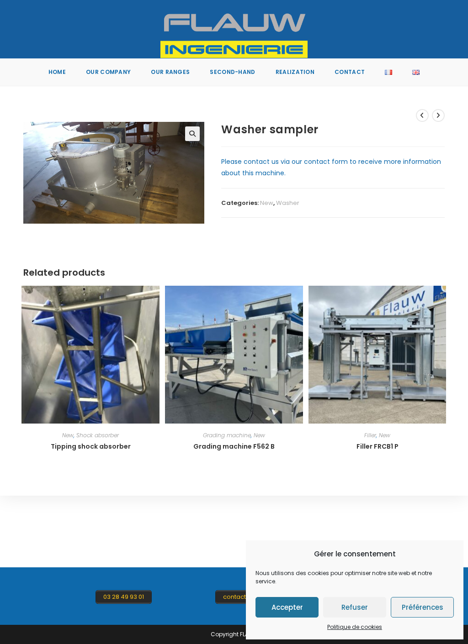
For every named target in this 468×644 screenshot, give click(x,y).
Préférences (422, 607)
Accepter (287, 607)
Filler (370, 435)
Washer (287, 203)
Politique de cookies (354, 627)
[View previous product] (422, 115)
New (266, 203)
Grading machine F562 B (234, 446)
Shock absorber (97, 435)
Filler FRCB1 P (377, 446)
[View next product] (438, 115)
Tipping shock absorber (91, 446)
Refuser (354, 607)
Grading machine (227, 435)
